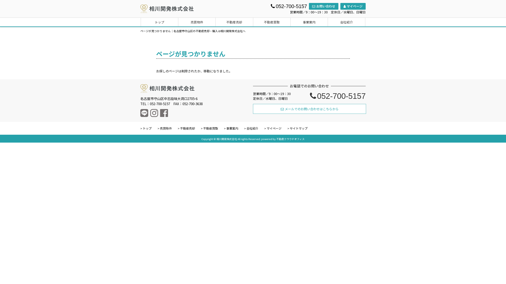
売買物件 (197, 22)
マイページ (355, 6)
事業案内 (309, 22)
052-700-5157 (341, 96)
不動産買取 (272, 22)
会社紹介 (346, 22)
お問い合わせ (325, 6)
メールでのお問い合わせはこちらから (312, 108)
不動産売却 (234, 22)
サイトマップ (299, 128)
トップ (159, 22)
